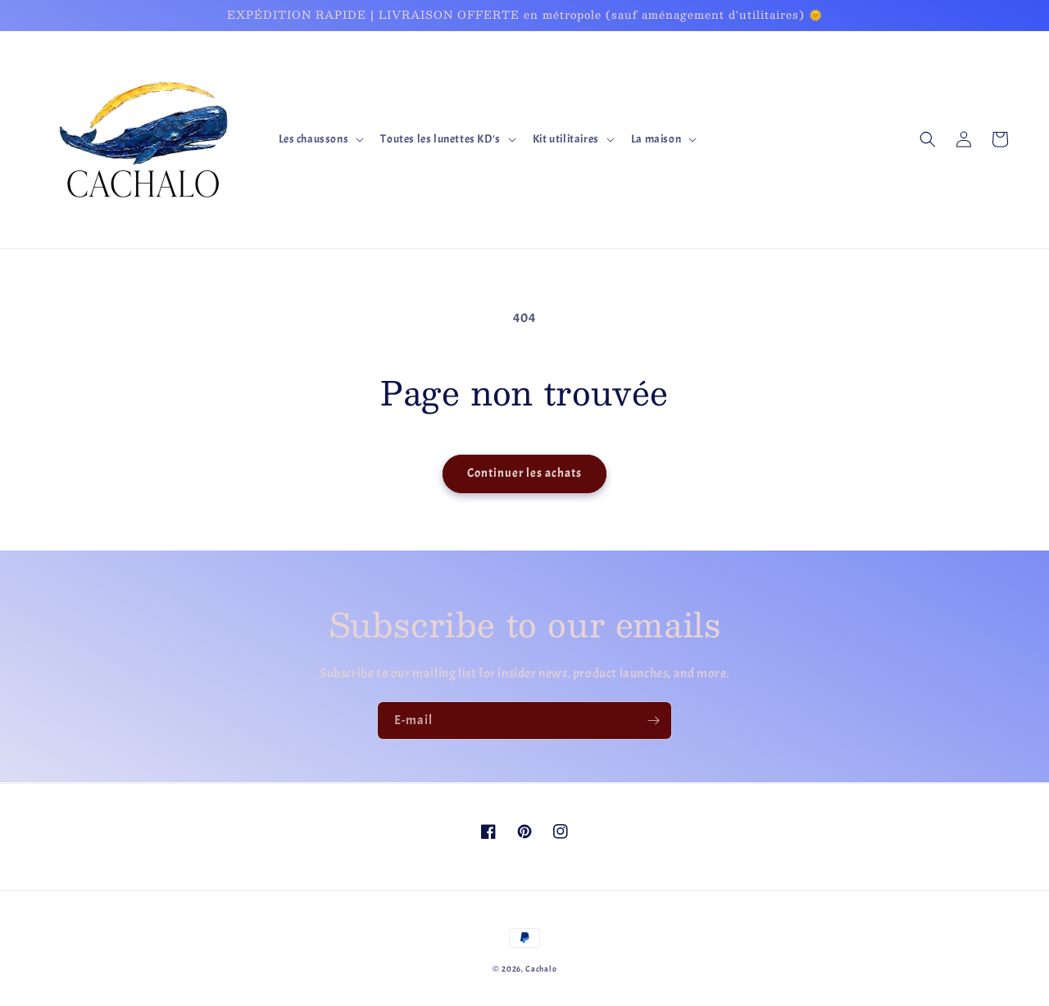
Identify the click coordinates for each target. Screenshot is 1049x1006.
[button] (320, 139)
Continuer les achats (524, 473)
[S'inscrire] (653, 720)
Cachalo (540, 968)
